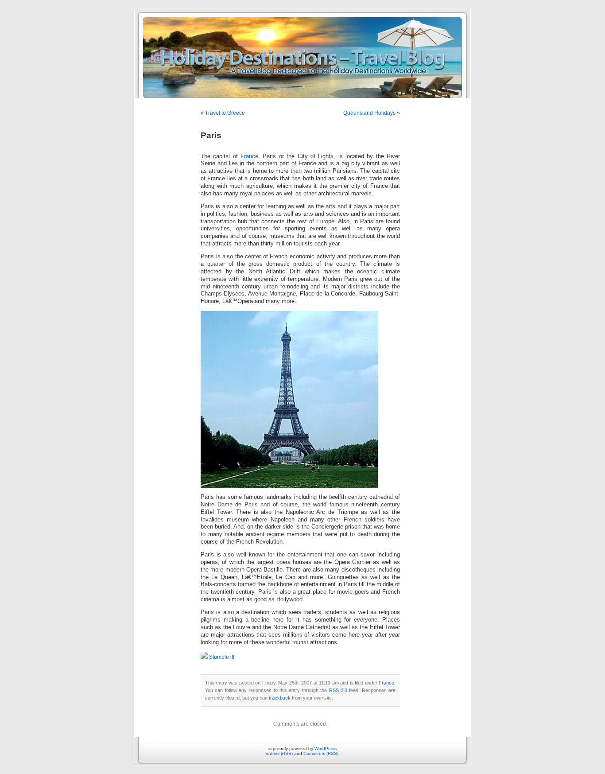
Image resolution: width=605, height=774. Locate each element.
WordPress (325, 748)
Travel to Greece (225, 113)
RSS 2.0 (338, 690)
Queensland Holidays (369, 113)
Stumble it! (221, 657)
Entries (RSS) (279, 753)
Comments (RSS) (320, 753)
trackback (280, 697)
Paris (211, 135)
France (249, 156)
